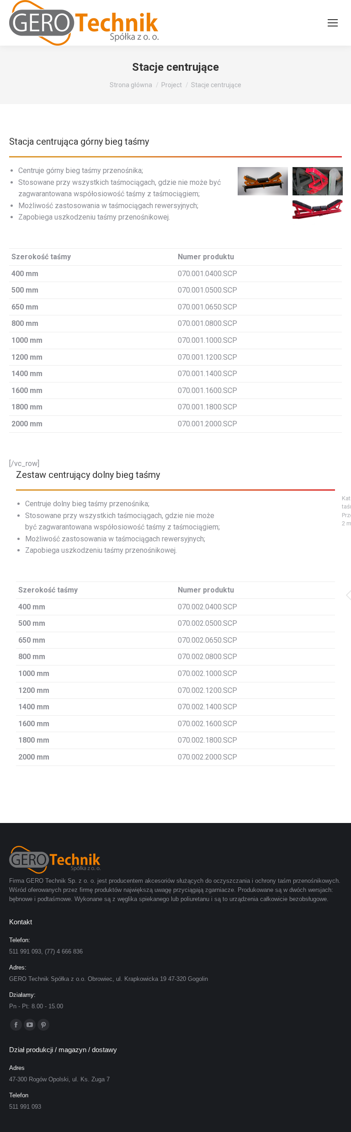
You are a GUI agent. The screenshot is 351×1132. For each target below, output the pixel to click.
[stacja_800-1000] (263, 181)
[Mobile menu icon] (333, 23)
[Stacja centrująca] (317, 213)
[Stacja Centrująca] (317, 181)
